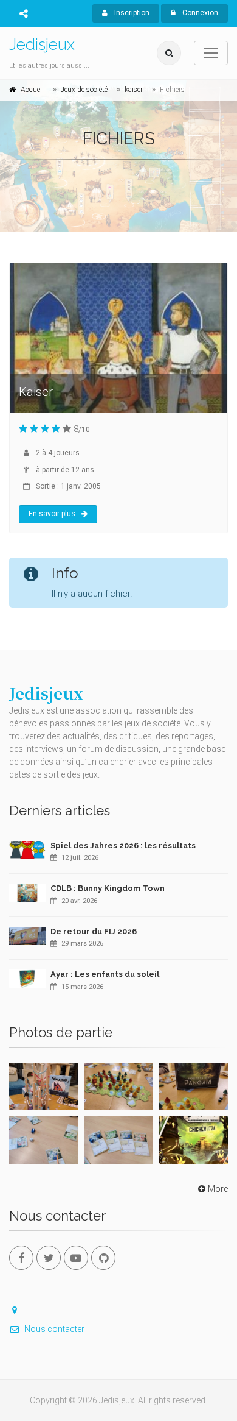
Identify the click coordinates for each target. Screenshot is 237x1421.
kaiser (134, 89)
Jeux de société (84, 89)
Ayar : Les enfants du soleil (104, 974)
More (218, 1189)
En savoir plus (52, 513)
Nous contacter (54, 1329)
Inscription (130, 13)
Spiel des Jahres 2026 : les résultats (123, 845)
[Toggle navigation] (211, 53)
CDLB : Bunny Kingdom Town (107, 888)
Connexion (199, 13)
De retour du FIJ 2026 (93, 931)
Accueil (32, 89)
